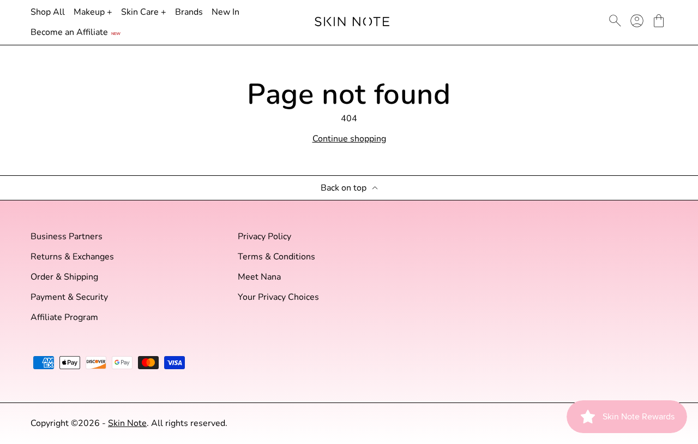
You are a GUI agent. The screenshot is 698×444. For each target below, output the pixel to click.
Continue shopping (349, 139)
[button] (658, 20)
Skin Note (127, 423)
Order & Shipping (64, 277)
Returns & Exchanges (72, 257)
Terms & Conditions (276, 257)
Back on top (343, 188)
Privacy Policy (264, 236)
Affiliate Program (64, 317)
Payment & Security (69, 297)
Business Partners (67, 236)
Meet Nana (259, 277)
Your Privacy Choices (278, 297)
